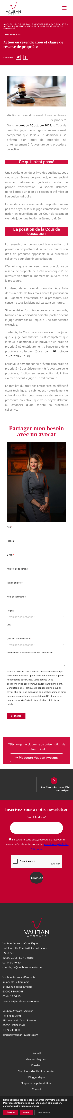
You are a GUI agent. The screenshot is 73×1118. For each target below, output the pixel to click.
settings (34, 1106)
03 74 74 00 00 (12, 1030)
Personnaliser (44, 1112)
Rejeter (26, 1112)
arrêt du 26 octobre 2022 (35, 125)
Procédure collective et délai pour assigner (55, 789)
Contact (36, 1089)
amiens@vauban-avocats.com (20, 1034)
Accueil (8, 24)
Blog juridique (24, 24)
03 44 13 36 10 (12, 996)
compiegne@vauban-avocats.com (22, 967)
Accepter (11, 1112)
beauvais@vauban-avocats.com (21, 1001)
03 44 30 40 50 (12, 962)
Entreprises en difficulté (50, 24)
